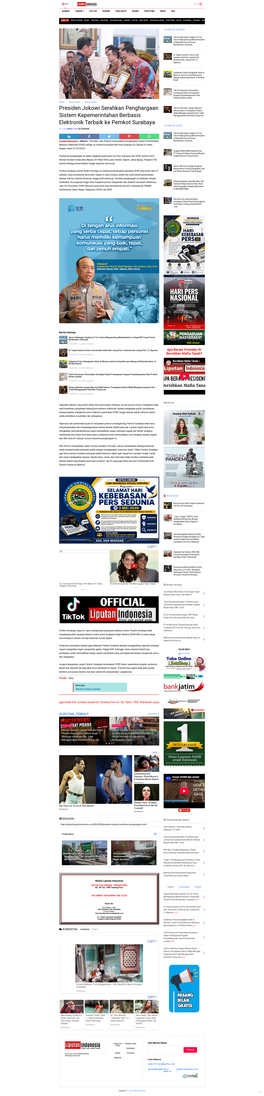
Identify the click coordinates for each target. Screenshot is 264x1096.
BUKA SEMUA (152, 714)
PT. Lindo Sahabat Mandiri (135, 1091)
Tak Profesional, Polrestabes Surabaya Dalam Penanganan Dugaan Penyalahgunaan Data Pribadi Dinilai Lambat (112, 375)
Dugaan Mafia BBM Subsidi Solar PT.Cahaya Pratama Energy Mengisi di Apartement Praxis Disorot (189, 153)
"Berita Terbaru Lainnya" (88, 689)
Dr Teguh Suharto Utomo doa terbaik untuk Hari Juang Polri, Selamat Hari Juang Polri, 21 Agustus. (113, 350)
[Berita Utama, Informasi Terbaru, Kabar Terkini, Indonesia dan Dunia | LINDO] (86, 5)
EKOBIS (135, 11)
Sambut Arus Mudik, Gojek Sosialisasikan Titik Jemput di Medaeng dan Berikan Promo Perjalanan (84, 856)
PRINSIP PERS (130, 1044)
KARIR (117, 1053)
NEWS (66, 11)
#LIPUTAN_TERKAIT (74, 714)
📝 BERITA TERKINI (174, 29)
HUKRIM (106, 11)
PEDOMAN (130, 1048)
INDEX (163, 11)
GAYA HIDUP (121, 11)
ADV (173, 11)
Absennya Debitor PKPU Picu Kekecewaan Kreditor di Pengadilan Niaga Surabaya (131, 856)
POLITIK (93, 11)
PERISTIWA (149, 11)
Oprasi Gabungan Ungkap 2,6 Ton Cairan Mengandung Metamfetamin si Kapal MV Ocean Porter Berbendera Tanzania (111, 338)
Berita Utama (74, 102)
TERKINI (78, 11)
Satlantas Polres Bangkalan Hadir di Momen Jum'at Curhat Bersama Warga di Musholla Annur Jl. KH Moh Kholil (112, 362)
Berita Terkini (90, 102)
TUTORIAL (130, 1053)
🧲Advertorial (171, 495)
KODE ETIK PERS (117, 1045)
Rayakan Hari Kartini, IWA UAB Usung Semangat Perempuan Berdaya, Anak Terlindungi (186, 554)
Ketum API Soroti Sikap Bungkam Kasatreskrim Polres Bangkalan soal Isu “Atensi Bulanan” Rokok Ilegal (189, 168)
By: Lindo (62, 129)
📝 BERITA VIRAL (173, 125)
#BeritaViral (117, 729)
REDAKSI (117, 1058)
